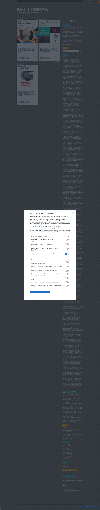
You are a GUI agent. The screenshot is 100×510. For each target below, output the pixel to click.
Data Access (50, 296)
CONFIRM (40, 292)
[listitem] (50, 236)
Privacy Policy (58, 296)
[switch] (67, 239)
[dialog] (50, 255)
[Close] (73, 213)
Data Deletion (42, 296)
